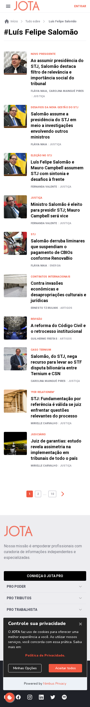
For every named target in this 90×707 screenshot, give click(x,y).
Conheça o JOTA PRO (45, 576)
